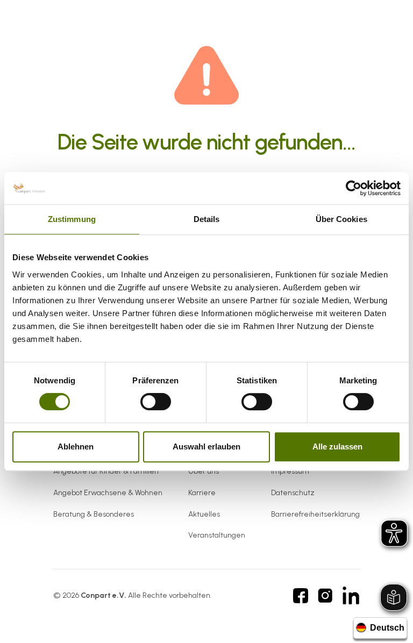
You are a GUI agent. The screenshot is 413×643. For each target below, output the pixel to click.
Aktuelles (204, 514)
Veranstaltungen (216, 535)
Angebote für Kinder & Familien (106, 471)
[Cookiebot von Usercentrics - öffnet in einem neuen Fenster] (354, 188)
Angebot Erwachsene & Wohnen (107, 492)
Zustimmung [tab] (72, 219)
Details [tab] (207, 219)
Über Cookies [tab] (341, 219)
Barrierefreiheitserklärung (315, 514)
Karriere (202, 492)
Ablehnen (76, 446)
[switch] (155, 401)
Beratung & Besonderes (93, 514)
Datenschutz (293, 492)
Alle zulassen (337, 446)
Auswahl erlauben (206, 446)
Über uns (203, 471)
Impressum (290, 471)
